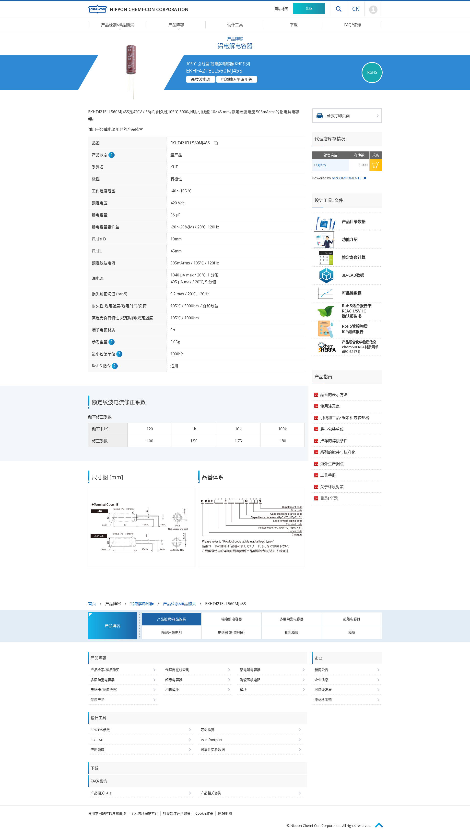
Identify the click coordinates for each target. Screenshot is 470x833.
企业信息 (321, 679)
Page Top (381, 824)
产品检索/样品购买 (179, 603)
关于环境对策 (332, 486)
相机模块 (291, 632)
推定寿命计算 (353, 257)
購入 (376, 165)
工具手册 (328, 475)
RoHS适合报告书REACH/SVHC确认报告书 (357, 311)
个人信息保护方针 (144, 813)
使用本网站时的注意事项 (107, 813)
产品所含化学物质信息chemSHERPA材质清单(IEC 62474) (360, 347)
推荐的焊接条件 (334, 440)
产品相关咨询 (211, 793)
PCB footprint (212, 739)
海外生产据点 (332, 463)
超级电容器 (351, 619)
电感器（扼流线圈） (231, 632)
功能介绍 (350, 239)
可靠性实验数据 (213, 749)
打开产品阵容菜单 (177, 29)
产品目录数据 (353, 221)
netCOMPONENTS (347, 178)
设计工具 (235, 24)
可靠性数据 (352, 293)
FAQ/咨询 (352, 24)
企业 (309, 8)
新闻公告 (321, 669)
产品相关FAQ (101, 793)
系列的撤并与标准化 (337, 452)
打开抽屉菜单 (338, 8)
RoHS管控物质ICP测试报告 (355, 328)
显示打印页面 (338, 115)
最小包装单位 (332, 429)
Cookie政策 (204, 813)
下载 (294, 24)
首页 (92, 603)
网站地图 (281, 8)
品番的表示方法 (334, 394)
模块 (351, 632)
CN (356, 8)
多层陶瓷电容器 (292, 619)
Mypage (373, 9)
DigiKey (320, 164)
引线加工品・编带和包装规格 (344, 417)
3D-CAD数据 (353, 275)
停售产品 (97, 699)
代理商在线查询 (177, 669)
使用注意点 (330, 406)
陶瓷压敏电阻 (171, 632)
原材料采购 (323, 699)
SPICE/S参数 (100, 729)
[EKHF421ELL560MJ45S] (215, 142)
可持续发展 (323, 689)
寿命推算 (207, 729)
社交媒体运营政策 (176, 813)
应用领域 (97, 749)
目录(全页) (329, 498)
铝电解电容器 (142, 603)
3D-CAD (97, 739)
